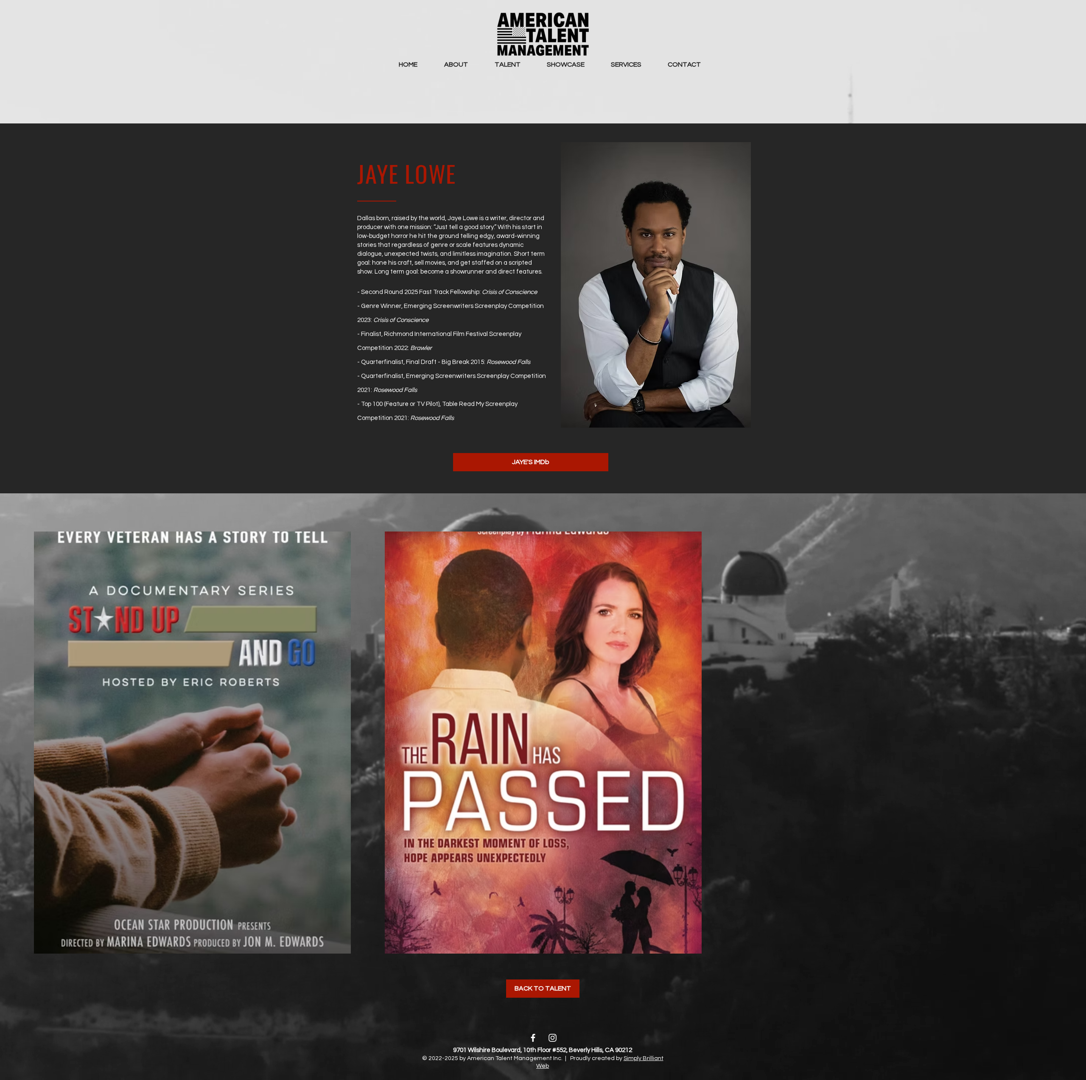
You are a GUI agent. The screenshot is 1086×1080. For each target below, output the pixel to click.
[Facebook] (533, 1037)
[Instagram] (552, 1037)
